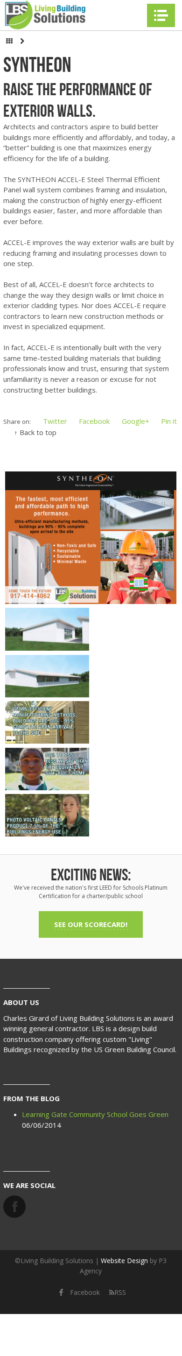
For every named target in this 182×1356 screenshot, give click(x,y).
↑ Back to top (35, 432)
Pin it (169, 421)
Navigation (161, 15)
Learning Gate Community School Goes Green (95, 1114)
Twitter (55, 421)
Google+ (135, 421)
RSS (120, 1292)
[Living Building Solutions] (45, 15)
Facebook (94, 421)
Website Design (124, 1260)
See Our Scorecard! (90, 924)
